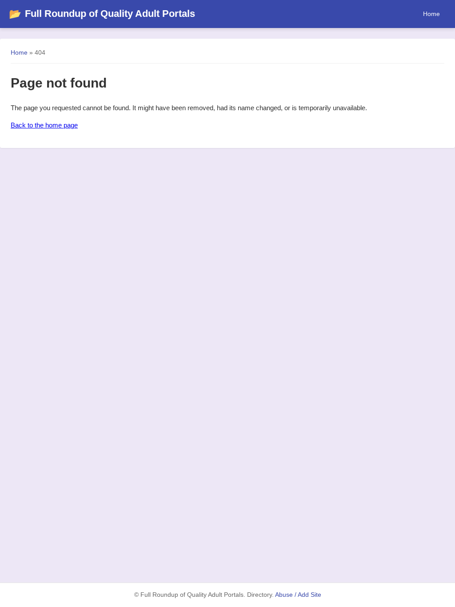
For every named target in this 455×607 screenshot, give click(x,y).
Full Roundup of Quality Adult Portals (102, 13)
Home (431, 13)
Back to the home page (44, 125)
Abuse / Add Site (298, 594)
